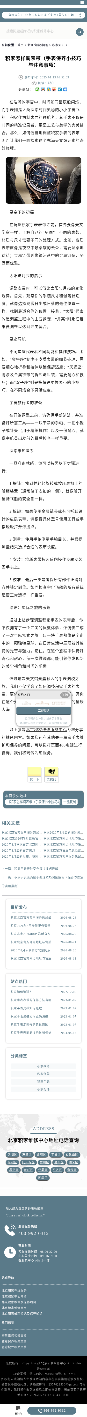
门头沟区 (28, 1162)
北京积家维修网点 (14, 1308)
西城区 (41, 1154)
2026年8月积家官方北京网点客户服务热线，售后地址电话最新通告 (33, 950)
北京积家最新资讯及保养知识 (22, 1314)
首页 (20, 45)
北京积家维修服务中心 (46, 730)
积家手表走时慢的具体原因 (29, 1024)
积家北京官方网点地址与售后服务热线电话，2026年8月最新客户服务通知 (33, 942)
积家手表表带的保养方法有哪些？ (33, 1000)
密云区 (72, 1170)
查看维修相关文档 (14, 1335)
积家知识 (58, 45)
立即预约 (44, 711)
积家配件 (43, 1089)
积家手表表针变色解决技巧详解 (36, 869)
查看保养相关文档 (14, 1341)
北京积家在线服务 (14, 1290)
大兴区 (28, 1170)
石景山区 (72, 1154)
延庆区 (43, 1177)
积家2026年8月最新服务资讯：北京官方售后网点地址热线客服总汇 (33, 926)
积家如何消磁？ (22, 992)
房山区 (44, 1162)
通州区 (59, 1162)
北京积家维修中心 (53, 1363)
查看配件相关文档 (14, 1347)
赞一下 (34, 779)
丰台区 (56, 1154)
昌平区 (14, 1170)
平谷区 (57, 1170)
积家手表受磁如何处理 (26, 1008)
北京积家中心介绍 (14, 1296)
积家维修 (43, 1066)
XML (72, 1374)
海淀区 (12, 1162)
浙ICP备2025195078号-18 (47, 1374)
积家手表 (43, 1081)
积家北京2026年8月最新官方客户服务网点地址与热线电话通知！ (33, 934)
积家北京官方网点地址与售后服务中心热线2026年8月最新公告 (33, 958)
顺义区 (73, 1162)
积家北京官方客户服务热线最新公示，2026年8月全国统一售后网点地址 (33, 917)
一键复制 (69, 802)
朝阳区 (12, 1154)
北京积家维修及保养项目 (19, 1302)
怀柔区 (43, 1170)
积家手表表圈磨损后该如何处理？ (33, 1033)
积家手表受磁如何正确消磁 (29, 1016)
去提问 (51, 779)
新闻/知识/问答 (38, 45)
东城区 (27, 1154)
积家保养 (43, 1074)
